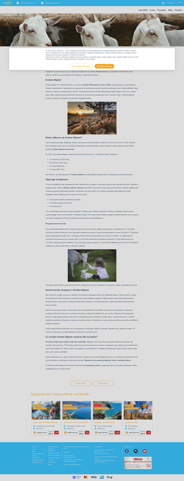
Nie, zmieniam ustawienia (81, 66)
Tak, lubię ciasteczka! (104, 66)
